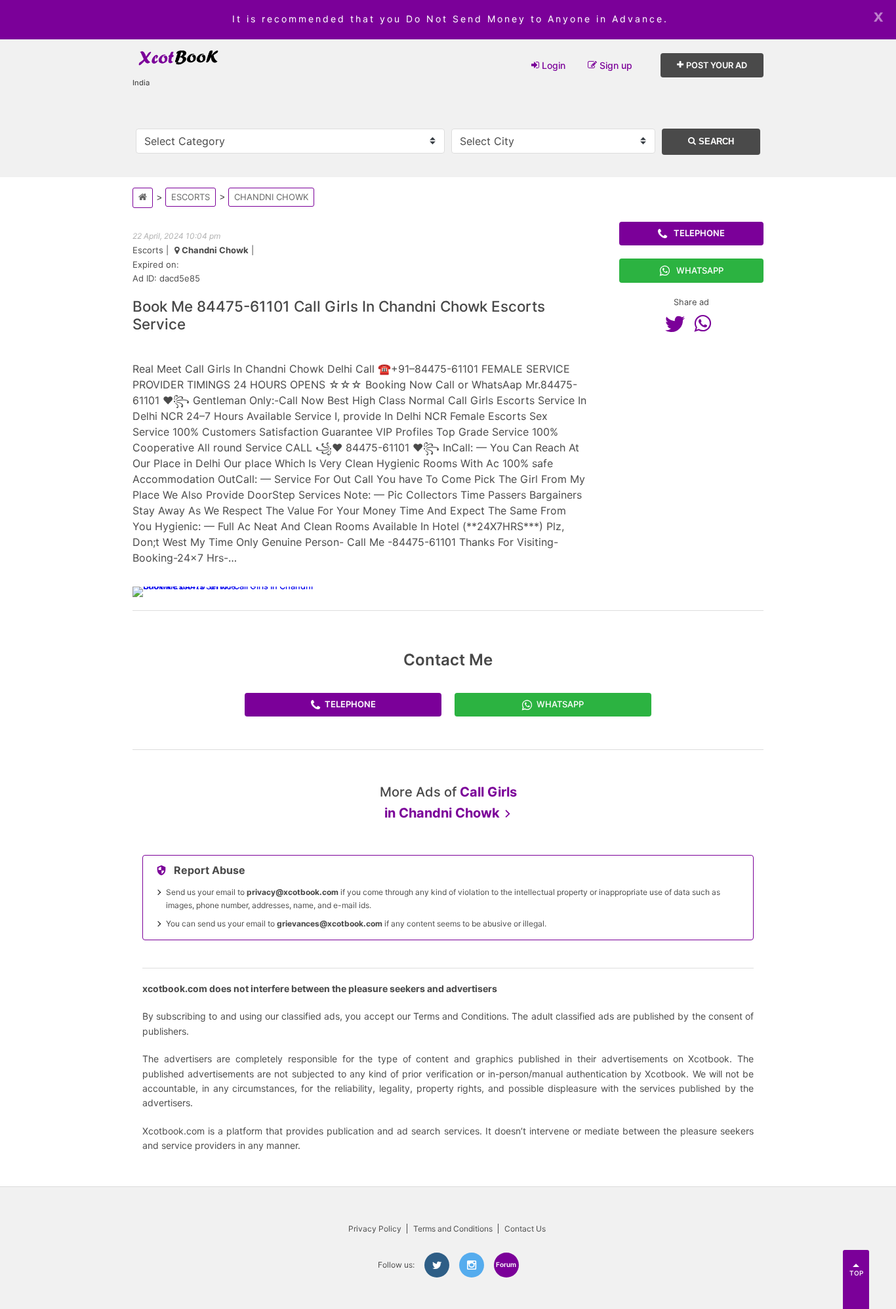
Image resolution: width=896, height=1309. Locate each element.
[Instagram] (471, 1265)
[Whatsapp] (706, 323)
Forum (506, 1264)
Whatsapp (699, 270)
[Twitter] (678, 323)
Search (715, 141)
